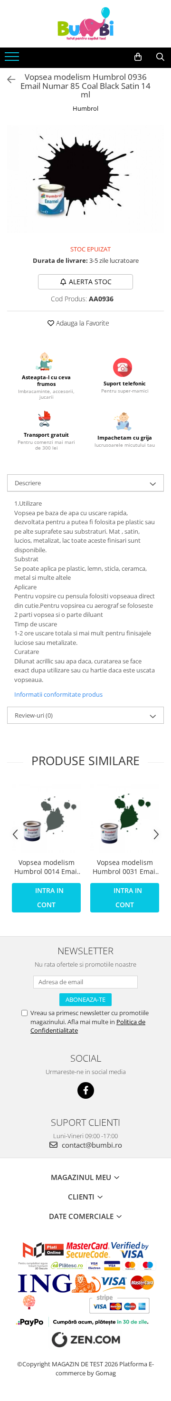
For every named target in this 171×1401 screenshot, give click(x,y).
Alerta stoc (90, 281)
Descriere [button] (28, 483)
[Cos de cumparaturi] (138, 57)
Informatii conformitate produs (58, 694)
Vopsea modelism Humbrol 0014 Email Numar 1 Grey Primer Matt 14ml (46, 867)
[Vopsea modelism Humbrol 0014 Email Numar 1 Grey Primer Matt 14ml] (46, 818)
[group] (85, 179)
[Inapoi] (7, 79)
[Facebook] (85, 1090)
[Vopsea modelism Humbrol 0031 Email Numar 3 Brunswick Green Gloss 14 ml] (124, 818)
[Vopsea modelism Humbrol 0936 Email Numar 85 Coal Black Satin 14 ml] (85, 179)
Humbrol (85, 108)
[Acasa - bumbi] (85, 23)
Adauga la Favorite (81, 322)
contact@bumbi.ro (91, 1145)
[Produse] (13, 59)
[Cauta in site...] (160, 57)
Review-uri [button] (34, 715)
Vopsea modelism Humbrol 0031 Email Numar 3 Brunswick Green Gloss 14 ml (125, 867)
